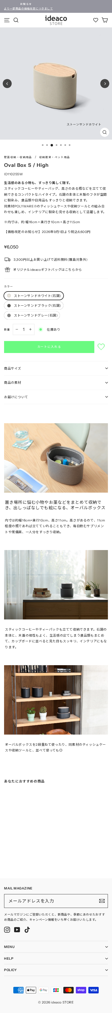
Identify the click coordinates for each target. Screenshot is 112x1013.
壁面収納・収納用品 (18, 157)
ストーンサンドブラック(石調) (37, 305)
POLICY (10, 970)
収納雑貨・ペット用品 (54, 157)
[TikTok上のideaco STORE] (27, 930)
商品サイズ (12, 368)
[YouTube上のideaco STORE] (17, 930)
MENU (9, 947)
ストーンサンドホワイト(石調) (37, 296)
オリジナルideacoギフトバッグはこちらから (47, 270)
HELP (8, 958)
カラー (8, 286)
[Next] (104, 83)
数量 (7, 329)
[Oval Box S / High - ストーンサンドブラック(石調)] (11, 860)
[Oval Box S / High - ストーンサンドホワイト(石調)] (5, 860)
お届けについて (16, 397)
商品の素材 (12, 382)
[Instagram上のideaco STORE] (7, 930)
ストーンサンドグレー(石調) (36, 315)
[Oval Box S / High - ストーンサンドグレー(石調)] (16, 860)
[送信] (102, 901)
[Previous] (7, 83)
